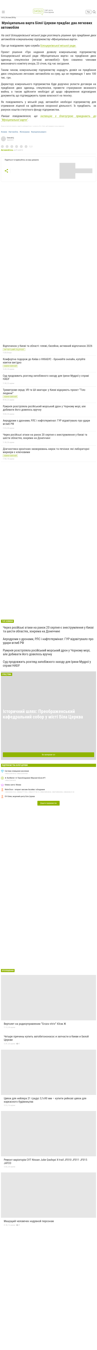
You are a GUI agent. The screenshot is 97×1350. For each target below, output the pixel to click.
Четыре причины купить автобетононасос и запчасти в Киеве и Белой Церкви (46, 1038)
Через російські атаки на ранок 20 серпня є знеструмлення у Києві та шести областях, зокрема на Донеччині (45, 436)
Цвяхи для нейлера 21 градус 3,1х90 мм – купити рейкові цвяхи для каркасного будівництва (45, 1100)
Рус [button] (88, 12)
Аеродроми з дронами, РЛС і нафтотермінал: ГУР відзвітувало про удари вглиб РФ (46, 422)
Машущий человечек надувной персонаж (29, 1221)
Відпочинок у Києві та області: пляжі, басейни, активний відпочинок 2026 (47, 346)
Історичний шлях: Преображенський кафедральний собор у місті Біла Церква (43, 714)
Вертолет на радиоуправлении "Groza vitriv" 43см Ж (35, 1023)
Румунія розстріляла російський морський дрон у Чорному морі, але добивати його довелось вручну (44, 408)
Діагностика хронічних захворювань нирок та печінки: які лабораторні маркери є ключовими (46, 450)
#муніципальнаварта (38, 132)
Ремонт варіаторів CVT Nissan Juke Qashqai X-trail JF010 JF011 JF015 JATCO (45, 1161)
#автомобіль (13, 132)
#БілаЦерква (25, 132)
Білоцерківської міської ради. (58, 45)
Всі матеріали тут (48, 755)
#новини (4, 132)
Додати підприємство (48, 803)
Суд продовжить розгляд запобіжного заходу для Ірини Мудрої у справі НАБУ (46, 377)
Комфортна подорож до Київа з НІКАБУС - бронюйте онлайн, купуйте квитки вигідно (44, 361)
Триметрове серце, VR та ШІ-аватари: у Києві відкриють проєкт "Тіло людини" (44, 391)
